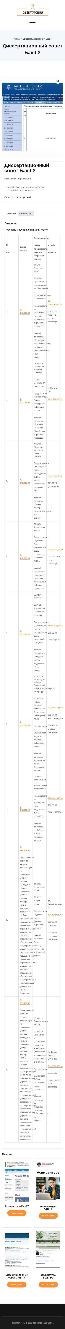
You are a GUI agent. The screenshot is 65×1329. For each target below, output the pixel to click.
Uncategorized (23, 197)
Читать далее (17, 1213)
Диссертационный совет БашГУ (37, 38)
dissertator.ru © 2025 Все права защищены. (32, 1322)
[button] (58, 81)
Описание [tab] (11, 213)
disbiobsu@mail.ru (56, 625)
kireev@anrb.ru (55, 475)
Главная (16, 38)
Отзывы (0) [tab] (25, 213)
